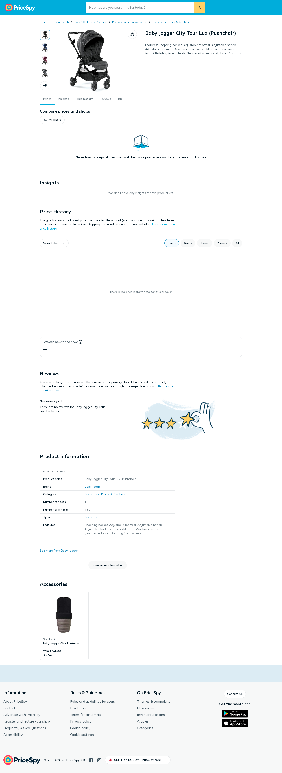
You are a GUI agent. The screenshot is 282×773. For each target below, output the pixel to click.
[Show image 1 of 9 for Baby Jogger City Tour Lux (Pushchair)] (45, 35)
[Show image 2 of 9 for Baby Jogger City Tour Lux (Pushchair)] (45, 48)
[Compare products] (132, 34)
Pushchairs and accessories (129, 21)
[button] (44, 85)
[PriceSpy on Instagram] (99, 760)
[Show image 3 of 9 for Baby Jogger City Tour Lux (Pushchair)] (45, 60)
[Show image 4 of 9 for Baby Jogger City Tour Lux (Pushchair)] (45, 73)
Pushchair (91, 517)
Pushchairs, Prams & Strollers (170, 21)
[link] (64, 625)
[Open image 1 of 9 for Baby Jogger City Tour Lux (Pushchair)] (89, 61)
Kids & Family (60, 21)
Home (43, 21)
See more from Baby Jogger (59, 550)
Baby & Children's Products (90, 21)
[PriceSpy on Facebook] (91, 760)
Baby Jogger (93, 486)
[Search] (199, 7)
